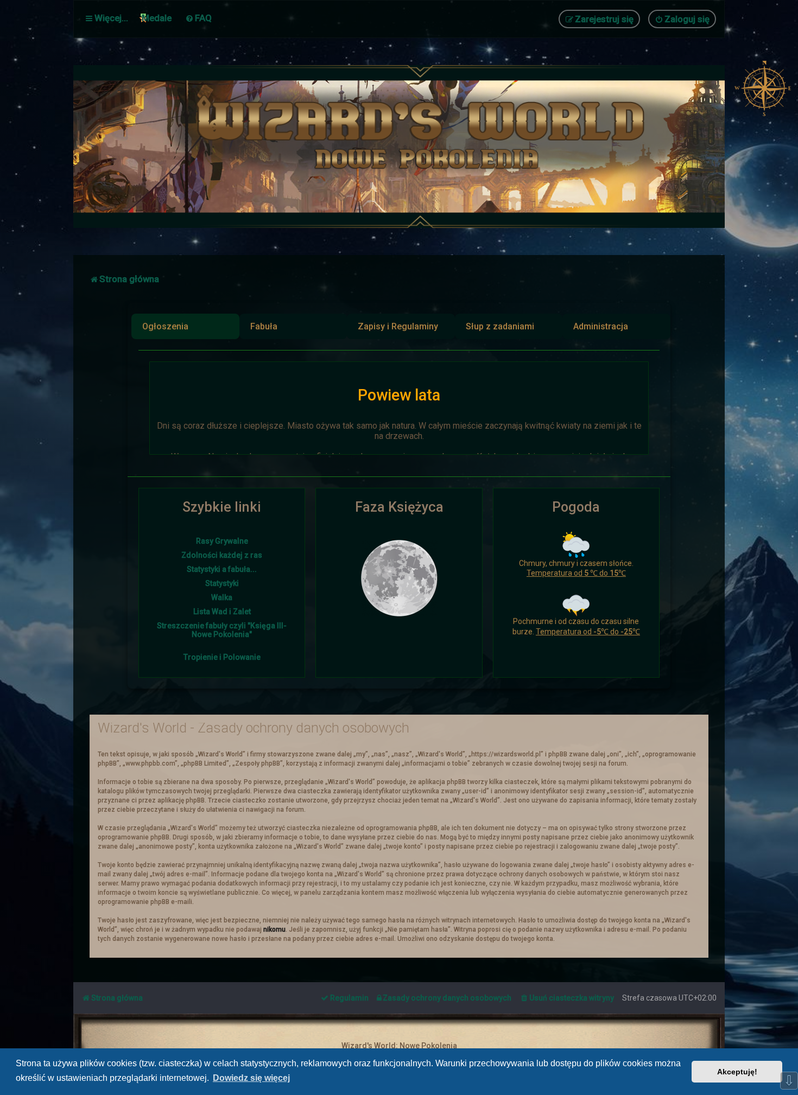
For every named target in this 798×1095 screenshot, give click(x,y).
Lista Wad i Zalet (222, 611)
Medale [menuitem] (157, 17)
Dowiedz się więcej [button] (251, 1078)
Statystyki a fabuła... (222, 569)
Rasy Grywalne (222, 541)
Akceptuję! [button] (737, 1071)
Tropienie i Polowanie (222, 657)
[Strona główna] (426, 146)
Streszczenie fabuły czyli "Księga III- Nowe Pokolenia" (222, 630)
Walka (221, 597)
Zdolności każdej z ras (221, 555)
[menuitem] (198, 18)
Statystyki (222, 583)
